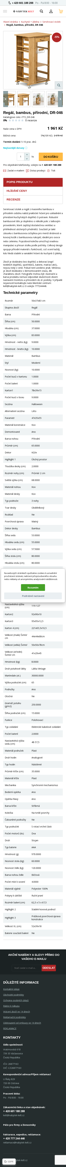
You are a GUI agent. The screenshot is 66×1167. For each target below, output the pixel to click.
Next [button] (60, 99)
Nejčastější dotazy (13, 147)
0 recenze (31, 120)
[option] (9, 99)
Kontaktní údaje (11, 989)
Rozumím (33, 587)
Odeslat (49, 968)
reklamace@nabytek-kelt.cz (17, 1142)
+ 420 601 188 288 (22, 3)
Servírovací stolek (51, 21)
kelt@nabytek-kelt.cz (13, 1115)
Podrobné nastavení (33, 595)
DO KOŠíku (51, 157)
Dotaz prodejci (37, 170)
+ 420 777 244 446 (14, 1138)
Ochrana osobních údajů (16, 1000)
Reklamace (9, 1028)
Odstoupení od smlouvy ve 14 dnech (22, 1022)
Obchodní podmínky (13, 994)
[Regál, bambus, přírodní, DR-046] (33, 60)
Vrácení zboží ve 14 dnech (16, 1011)
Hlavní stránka (10, 21)
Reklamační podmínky (14, 1017)
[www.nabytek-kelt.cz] (23, 11)
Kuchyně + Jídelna (30, 21)
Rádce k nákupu (11, 1005)
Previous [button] (5, 99)
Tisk (53, 170)
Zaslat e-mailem (15, 170)
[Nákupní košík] (61, 11)
